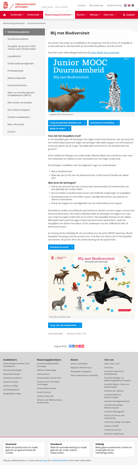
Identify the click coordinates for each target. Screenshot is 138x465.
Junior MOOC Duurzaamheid (104, 52)
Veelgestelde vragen (12, 393)
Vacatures (108, 367)
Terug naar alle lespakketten (63, 325)
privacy (43, 460)
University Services (112, 429)
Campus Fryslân (111, 426)
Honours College (10, 385)
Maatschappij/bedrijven (14, 23)
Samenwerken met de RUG (49, 378)
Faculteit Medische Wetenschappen (112, 396)
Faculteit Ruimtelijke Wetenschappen (113, 406)
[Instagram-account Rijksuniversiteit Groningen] (79, 346)
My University (96, 5)
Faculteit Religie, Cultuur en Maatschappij (116, 385)
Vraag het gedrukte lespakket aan (65, 122)
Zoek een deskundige (46, 370)
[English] (129, 5)
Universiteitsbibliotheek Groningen (47, 364)
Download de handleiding (102, 122)
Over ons (109, 359)
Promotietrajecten (11, 389)
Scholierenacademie (36, 23)
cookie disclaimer (59, 460)
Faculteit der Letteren (114, 391)
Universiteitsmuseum (46, 388)
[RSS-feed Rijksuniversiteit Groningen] (76, 346)
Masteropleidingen (11, 374)
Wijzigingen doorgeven (81, 371)
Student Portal (114, 5)
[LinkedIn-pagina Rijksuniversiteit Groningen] (73, 346)
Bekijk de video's (58, 128)
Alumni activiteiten (79, 363)
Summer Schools (10, 382)
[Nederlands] (125, 5)
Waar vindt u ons (112, 363)
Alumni (74, 359)
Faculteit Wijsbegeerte (114, 411)
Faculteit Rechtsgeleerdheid (117, 401)
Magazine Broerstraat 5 (81, 367)
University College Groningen (117, 422)
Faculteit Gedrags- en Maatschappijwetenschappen (117, 379)
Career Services (44, 392)
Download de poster (59, 247)
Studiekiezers (10, 359)
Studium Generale (45, 396)
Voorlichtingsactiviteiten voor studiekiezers (16, 364)
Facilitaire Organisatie (114, 433)
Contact (82, 5)
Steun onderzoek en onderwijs (84, 375)
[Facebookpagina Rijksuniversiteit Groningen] (70, 346)
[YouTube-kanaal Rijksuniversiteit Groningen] (82, 346)
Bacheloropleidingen (12, 370)
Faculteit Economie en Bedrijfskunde (114, 372)
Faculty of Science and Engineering (114, 416)
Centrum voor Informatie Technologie (48, 383)
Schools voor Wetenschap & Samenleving (49, 401)
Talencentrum (43, 374)
